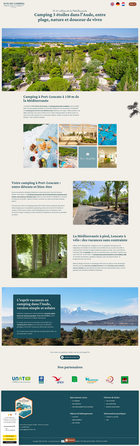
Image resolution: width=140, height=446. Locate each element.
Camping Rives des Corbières (59, 106)
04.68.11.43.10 (25, 427)
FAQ (107, 420)
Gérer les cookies (101, 441)
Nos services (76, 404)
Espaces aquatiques (113, 407)
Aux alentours (111, 404)
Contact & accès (112, 417)
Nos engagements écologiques (82, 407)
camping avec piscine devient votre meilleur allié (110, 254)
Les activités (110, 401)
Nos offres (76, 423)
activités (87, 252)
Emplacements (77, 420)
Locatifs (75, 417)
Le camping (76, 401)
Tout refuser (9, 439)
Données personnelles (88, 441)
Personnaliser (10, 442)
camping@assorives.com (27, 429)
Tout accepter (10, 436)
